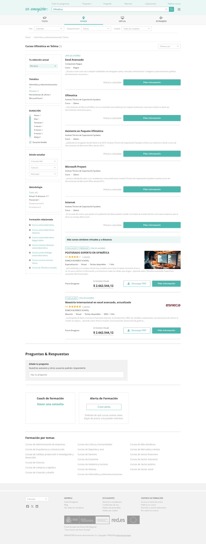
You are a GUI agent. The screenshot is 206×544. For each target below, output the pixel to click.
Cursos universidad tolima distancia (43, 231)
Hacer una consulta (50, 404)
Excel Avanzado (74, 59)
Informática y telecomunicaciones (43, 84)
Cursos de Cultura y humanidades (95, 444)
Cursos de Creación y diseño (39, 472)
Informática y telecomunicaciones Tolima (51, 37)
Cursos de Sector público (142, 464)
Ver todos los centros (150, 510)
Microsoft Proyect (75, 166)
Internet (70, 202)
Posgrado (107, 3)
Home (27, 37)
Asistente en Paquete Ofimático (84, 131)
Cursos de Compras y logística (40, 467)
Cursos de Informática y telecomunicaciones (100, 474)
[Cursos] (36, 10)
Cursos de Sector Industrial (144, 459)
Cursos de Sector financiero (144, 454)
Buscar (171, 9)
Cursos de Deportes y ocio (91, 449)
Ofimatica (71, 95)
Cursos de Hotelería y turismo (93, 464)
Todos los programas (60, 3)
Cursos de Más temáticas (142, 444)
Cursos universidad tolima (43, 225)
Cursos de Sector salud (141, 469)
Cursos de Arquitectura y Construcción (44, 449)
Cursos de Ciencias (34, 462)
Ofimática (33, 91)
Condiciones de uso (111, 505)
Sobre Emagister (71, 502)
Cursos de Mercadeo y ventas (145, 449)
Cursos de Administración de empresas (45, 444)
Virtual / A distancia (37, 196)
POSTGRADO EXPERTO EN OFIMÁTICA (87, 252)
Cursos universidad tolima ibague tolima (43, 239)
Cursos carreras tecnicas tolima (42, 261)
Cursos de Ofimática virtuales (44, 267)
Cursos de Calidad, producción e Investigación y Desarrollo (49, 456)
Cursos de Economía (88, 459)
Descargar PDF (139, 283)
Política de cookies (110, 510)
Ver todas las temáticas (74, 507)
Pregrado (86, 3)
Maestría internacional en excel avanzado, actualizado (98, 302)
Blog (66, 505)
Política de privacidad (111, 507)
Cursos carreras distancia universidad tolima (43, 246)
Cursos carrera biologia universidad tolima (42, 254)
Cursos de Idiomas (87, 469)
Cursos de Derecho (87, 454)
